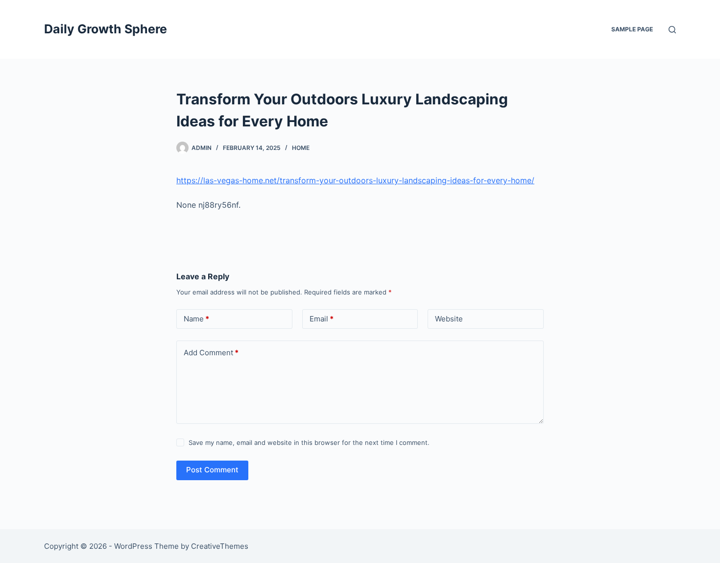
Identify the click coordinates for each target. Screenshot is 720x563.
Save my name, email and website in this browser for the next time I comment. (309, 442)
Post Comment (212, 469)
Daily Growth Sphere (105, 29)
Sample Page (632, 29)
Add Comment (211, 352)
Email (322, 318)
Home (301, 147)
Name (196, 318)
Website (449, 318)
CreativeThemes (219, 546)
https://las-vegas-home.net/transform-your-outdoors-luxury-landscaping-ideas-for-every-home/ (355, 180)
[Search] (672, 29)
